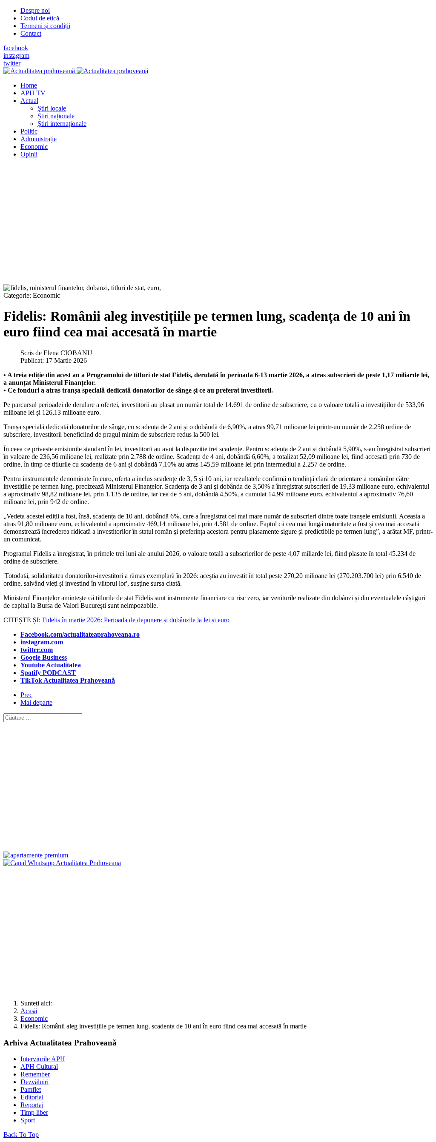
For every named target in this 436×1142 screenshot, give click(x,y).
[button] (29, 100)
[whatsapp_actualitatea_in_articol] (62, 862)
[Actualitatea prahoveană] (75, 70)
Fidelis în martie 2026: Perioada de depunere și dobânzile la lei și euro (135, 620)
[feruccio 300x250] (35, 855)
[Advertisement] (218, 224)
